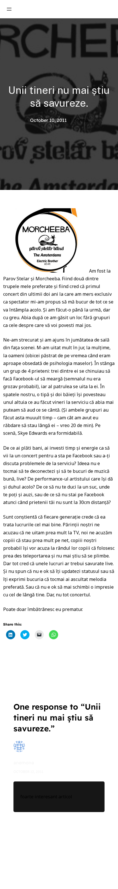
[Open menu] (9, 9)
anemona (23, 762)
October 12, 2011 (28, 771)
